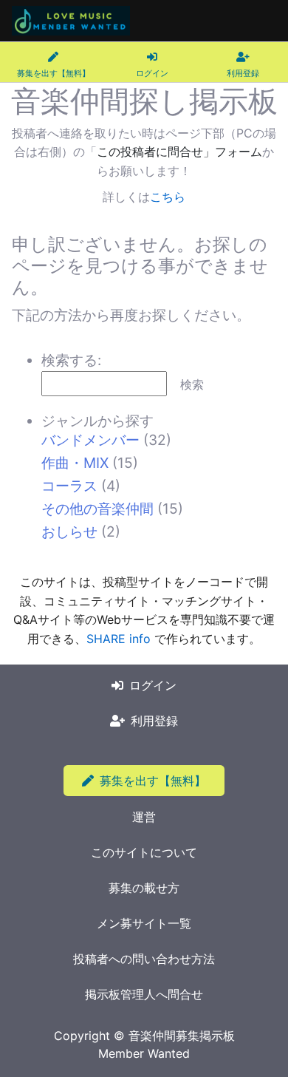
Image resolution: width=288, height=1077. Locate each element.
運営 (144, 816)
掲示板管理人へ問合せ (144, 994)
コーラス (69, 486)
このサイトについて (144, 852)
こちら (167, 196)
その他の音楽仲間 (97, 508)
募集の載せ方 (144, 887)
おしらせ (69, 531)
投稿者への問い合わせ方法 (144, 958)
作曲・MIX (75, 463)
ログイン (152, 685)
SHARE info (118, 638)
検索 (192, 384)
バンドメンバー (90, 440)
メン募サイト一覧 (144, 923)
